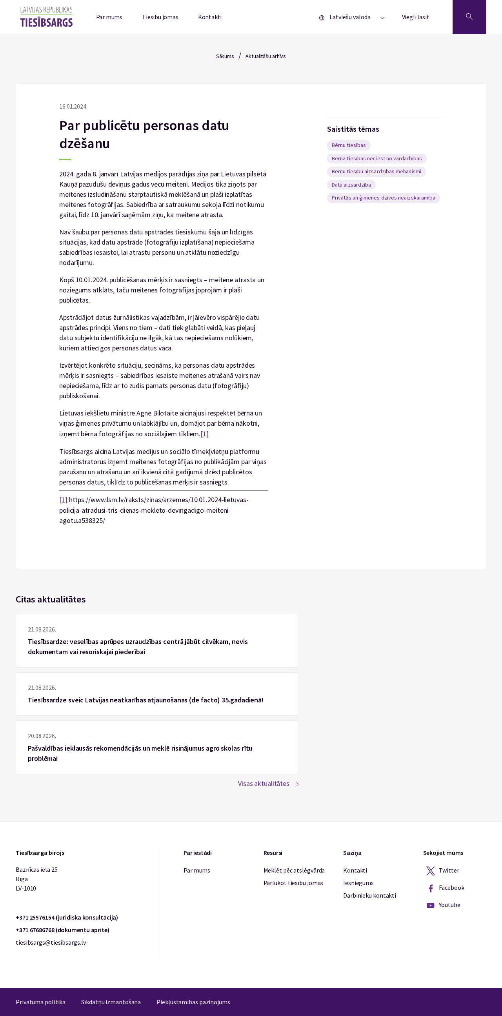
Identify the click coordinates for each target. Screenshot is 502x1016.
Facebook (451, 887)
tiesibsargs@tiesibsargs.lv (50, 942)
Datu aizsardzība (351, 184)
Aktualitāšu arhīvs (266, 56)
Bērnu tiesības (349, 145)
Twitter (448, 870)
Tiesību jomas (160, 17)
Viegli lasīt (415, 17)
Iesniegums (358, 883)
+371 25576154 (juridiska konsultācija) (67, 917)
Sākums (225, 56)
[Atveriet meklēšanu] (469, 17)
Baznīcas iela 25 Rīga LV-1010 (36, 878)
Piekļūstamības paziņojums (193, 1002)
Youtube (449, 905)
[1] (204, 433)
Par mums (109, 17)
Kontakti (210, 17)
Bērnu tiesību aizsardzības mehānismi (376, 171)
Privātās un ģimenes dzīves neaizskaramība (383, 197)
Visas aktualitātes (263, 783)
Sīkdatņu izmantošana (111, 1002)
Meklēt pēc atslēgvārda (294, 870)
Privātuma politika (40, 1002)
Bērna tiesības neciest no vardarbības (377, 158)
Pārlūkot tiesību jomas (294, 883)
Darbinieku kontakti (369, 895)
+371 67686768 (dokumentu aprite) (62, 930)
